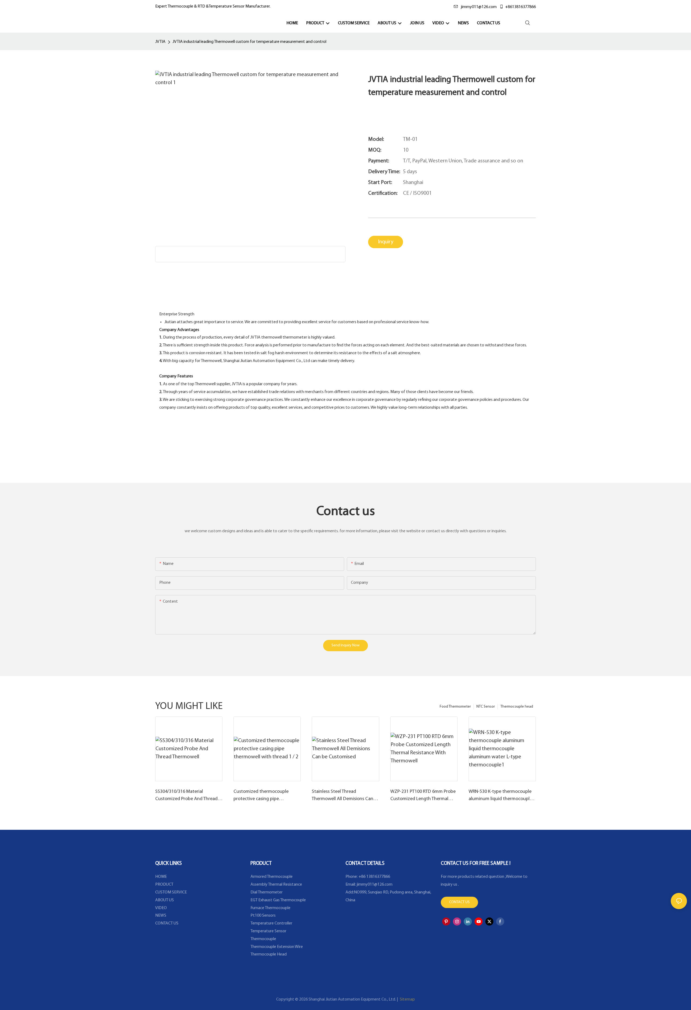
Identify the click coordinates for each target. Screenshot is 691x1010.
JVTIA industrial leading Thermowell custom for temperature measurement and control (249, 42)
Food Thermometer (455, 707)
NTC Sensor (485, 707)
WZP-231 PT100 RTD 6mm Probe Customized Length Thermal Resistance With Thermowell (423, 796)
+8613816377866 (520, 7)
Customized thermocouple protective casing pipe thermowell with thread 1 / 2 (262, 796)
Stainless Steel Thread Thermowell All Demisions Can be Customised (342, 796)
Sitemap (407, 999)
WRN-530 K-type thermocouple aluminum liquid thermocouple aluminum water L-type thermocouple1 (500, 796)
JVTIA (160, 42)
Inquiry (385, 242)
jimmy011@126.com (479, 7)
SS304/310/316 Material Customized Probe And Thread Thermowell (186, 796)
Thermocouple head (516, 707)
